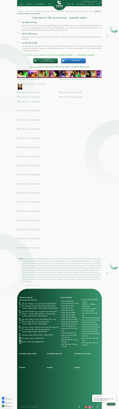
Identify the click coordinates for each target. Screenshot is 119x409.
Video (49, 4)
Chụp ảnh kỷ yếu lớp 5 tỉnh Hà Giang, (88, 263)
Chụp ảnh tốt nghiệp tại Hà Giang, (63, 261)
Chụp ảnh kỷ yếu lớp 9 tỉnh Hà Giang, (34, 265)
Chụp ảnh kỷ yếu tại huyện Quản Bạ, (50, 274)
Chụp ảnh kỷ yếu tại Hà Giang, (32, 259)
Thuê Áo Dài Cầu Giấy (90, 329)
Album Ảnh (29, 11)
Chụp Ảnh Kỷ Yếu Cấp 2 (70, 321)
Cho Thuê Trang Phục (89, 309)
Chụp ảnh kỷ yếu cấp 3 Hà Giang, (40, 261)
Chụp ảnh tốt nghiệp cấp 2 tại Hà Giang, (35, 263)
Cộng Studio (36, 55)
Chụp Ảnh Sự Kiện (68, 306)
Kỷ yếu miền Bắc (40, 4)
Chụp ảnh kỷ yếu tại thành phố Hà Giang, (55, 270)
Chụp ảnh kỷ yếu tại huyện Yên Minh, (45, 277)
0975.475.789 (62, 55)
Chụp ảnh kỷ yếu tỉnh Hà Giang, (53, 259)
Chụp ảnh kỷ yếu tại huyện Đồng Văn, (79, 272)
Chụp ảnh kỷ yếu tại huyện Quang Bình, (75, 274)
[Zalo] (98, 407)
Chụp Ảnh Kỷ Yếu (67, 301)
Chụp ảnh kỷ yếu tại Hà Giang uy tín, (79, 268)
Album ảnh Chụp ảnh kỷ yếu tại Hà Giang (79, 11)
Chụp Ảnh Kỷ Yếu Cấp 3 (70, 324)
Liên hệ (98, 4)
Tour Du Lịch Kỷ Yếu (69, 326)
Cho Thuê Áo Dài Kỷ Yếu (90, 320)
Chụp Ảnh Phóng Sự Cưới (70, 303)
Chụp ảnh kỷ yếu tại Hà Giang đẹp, (55, 268)
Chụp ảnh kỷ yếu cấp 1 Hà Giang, (75, 259)
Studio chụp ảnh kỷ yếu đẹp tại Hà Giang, (43, 279)
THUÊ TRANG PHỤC (80, 4)
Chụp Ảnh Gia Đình (68, 315)
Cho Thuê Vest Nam (89, 322)
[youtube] (86, 407)
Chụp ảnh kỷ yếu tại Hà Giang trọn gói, (85, 265)
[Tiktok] (94, 407)
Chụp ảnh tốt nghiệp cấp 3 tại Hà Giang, (62, 263)
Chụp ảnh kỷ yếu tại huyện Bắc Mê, (80, 270)
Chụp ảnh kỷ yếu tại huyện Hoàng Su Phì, (53, 272)
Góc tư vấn (91, 4)
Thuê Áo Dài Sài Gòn (69, 333)
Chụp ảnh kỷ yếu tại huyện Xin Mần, (69, 277)
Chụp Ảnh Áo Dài (68, 310)
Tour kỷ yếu (70, 4)
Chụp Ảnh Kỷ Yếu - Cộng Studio (86, 55)
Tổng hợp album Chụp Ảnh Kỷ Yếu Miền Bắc (49, 11)
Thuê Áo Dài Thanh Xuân (91, 327)
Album (21, 4)
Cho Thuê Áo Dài (88, 311)
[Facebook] (81, 407)
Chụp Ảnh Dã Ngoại (69, 312)
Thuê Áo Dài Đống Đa (90, 324)
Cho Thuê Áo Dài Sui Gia (91, 318)
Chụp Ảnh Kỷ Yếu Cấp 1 (70, 319)
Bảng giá (29, 4)
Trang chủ (20, 11)
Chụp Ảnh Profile (67, 308)
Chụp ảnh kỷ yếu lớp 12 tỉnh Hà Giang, (59, 265)
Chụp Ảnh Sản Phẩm (69, 317)
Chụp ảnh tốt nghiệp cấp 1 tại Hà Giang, (88, 261)
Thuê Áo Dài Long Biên (90, 331)
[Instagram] (89, 407)
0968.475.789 (69, 55)
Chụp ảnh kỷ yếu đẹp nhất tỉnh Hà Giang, (70, 279)
